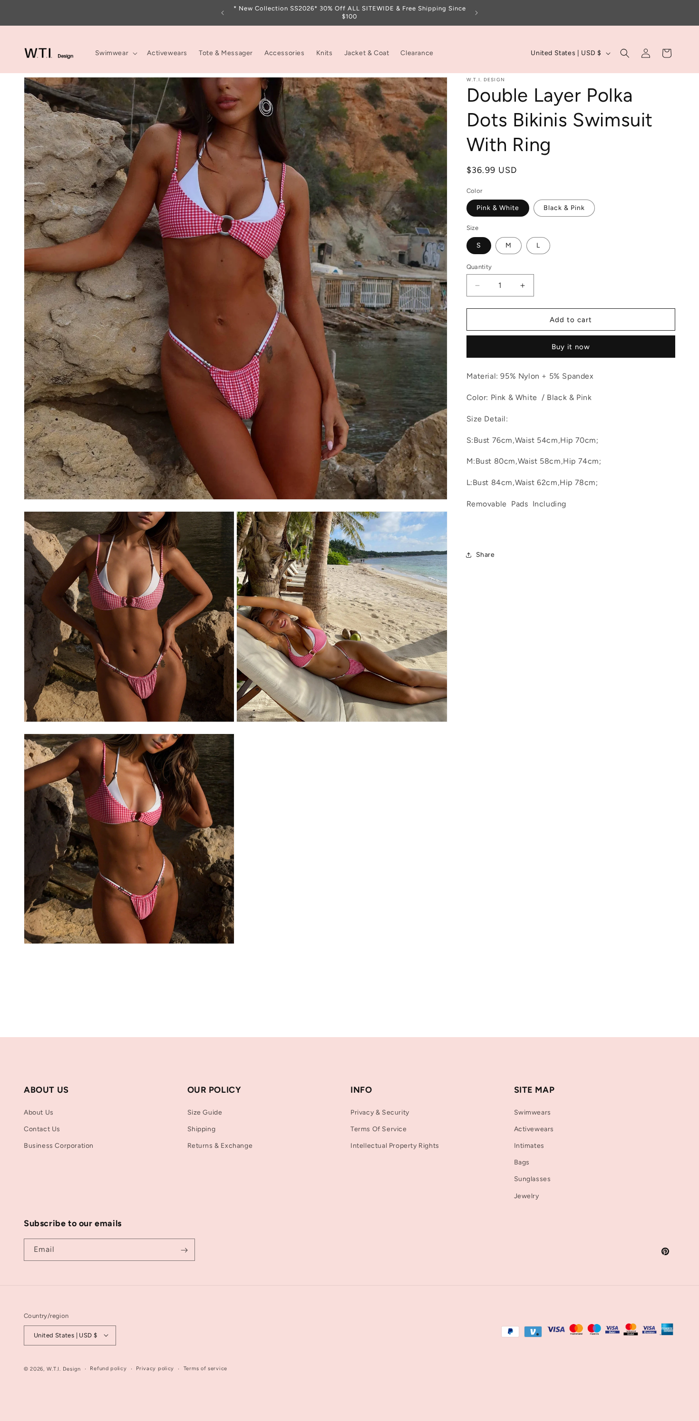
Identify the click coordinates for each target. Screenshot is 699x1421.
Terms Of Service (378, 1129)
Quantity (479, 266)
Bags (522, 1162)
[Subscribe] (184, 1250)
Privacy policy (155, 1368)
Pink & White (497, 208)
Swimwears (532, 1112)
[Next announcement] (476, 13)
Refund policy (108, 1368)
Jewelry (526, 1196)
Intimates (529, 1146)
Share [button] (485, 555)
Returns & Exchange (220, 1146)
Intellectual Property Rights (394, 1146)
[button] (115, 53)
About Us (39, 1112)
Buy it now (571, 347)
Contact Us (42, 1129)
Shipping (201, 1129)
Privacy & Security (379, 1112)
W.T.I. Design (64, 1368)
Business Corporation (59, 1146)
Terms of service (205, 1368)
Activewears (534, 1129)
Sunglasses (532, 1179)
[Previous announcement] (222, 13)
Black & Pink (564, 208)
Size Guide (205, 1112)
